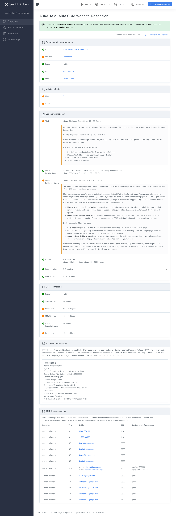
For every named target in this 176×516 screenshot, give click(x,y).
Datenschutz (47, 512)
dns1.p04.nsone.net (87, 455)
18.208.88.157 (84, 437)
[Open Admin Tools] (16, 4)
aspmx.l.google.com (87, 476)
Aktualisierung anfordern (158, 35)
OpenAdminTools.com (83, 512)
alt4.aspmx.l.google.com (88, 494)
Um (38, 512)
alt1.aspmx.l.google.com (88, 488)
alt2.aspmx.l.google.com (88, 500)
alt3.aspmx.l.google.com (88, 482)
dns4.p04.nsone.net (87, 449)
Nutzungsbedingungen (63, 512)
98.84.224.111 (84, 431)
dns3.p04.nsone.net (87, 461)
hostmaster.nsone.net (94, 470)
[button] (115, 121)
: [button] (47, 121)
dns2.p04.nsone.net (87, 443)
